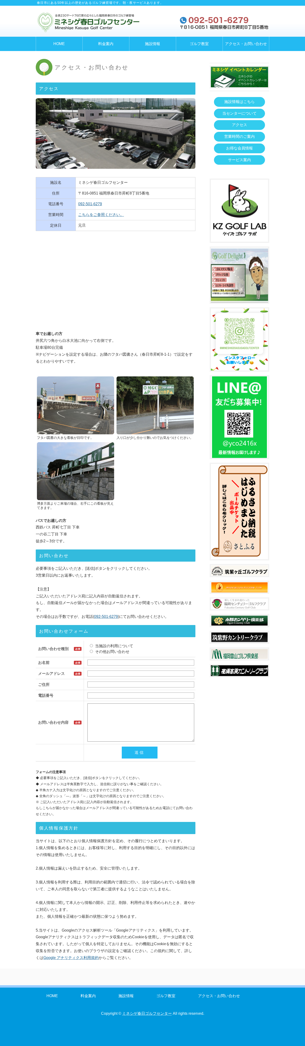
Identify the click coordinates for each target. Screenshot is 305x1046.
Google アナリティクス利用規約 (71, 958)
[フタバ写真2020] (75, 431)
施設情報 (152, 44)
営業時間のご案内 (239, 136)
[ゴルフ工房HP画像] (239, 299)
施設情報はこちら (239, 102)
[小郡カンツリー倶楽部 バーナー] (239, 622)
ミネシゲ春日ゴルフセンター (147, 1013)
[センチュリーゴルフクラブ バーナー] (239, 606)
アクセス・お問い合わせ (246, 44)
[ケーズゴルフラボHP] (239, 238)
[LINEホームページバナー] (239, 454)
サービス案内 (239, 160)
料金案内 (105, 44)
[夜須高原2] (239, 672)
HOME (59, 44)
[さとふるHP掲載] (239, 556)
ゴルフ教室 (199, 44)
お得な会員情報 (239, 148)
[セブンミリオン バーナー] (239, 589)
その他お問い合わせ (111, 652)
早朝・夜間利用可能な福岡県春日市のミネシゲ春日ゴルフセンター (88, 22)
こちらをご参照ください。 (101, 215)
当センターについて (239, 113)
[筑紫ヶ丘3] (239, 572)
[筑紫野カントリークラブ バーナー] (239, 639)
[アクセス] (155, 431)
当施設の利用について (113, 646)
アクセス (239, 125)
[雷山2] (239, 656)
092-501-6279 (90, 204)
